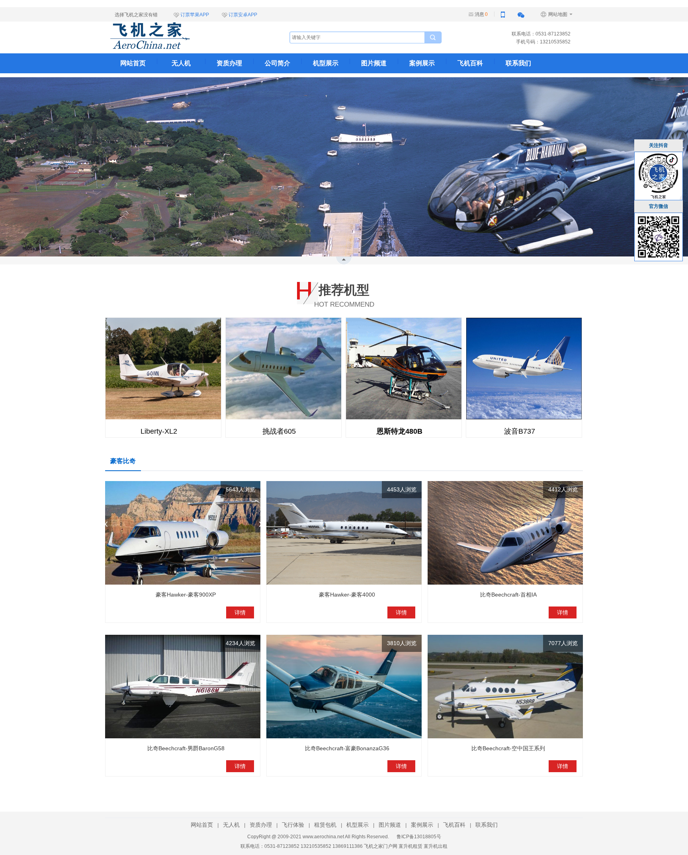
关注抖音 (658, 145)
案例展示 (422, 63)
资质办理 (229, 63)
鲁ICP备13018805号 (419, 836)
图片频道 (374, 63)
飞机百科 (470, 63)
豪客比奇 (123, 461)
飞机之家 (190, 35)
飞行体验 (293, 825)
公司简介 (277, 63)
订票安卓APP (243, 15)
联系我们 (518, 63)
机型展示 (325, 63)
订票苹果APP (194, 15)
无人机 (181, 63)
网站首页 (133, 63)
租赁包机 (325, 825)
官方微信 (658, 206)
